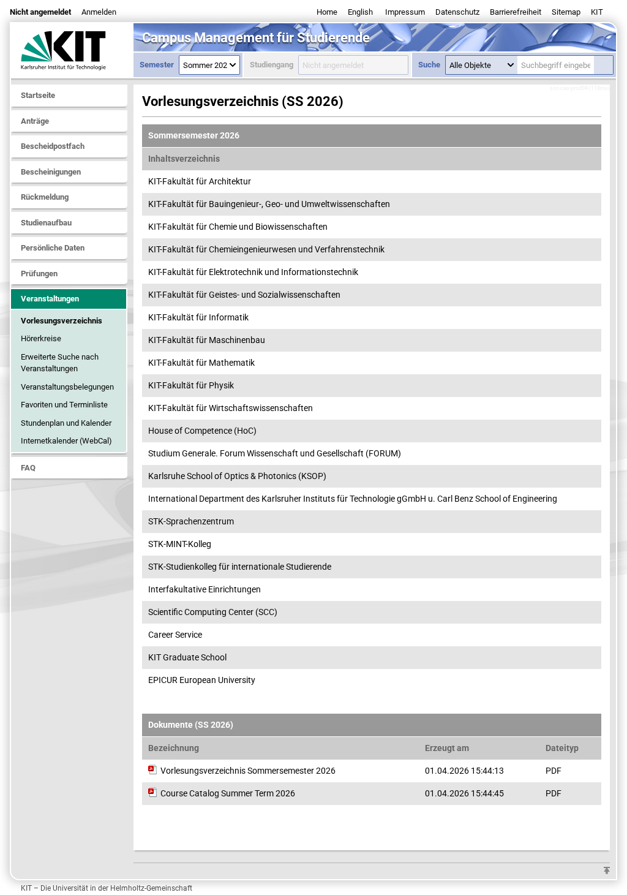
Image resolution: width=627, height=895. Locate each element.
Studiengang (271, 64)
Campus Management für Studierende (256, 37)
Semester (157, 64)
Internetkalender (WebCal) (66, 440)
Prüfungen (39, 273)
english (360, 12)
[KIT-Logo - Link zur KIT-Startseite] (72, 50)
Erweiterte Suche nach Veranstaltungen (60, 363)
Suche (429, 64)
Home (327, 12)
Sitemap (566, 12)
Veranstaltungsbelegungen (67, 386)
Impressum (405, 12)
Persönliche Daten (52, 247)
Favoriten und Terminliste (64, 404)
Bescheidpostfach (52, 146)
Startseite (38, 95)
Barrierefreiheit (515, 12)
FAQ (28, 467)
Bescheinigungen (51, 171)
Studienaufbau (46, 222)
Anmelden (98, 12)
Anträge (35, 121)
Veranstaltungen (50, 298)
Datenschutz (457, 12)
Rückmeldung (45, 197)
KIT (597, 12)
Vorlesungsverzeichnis (61, 320)
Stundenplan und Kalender (66, 423)
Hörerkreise (41, 338)
